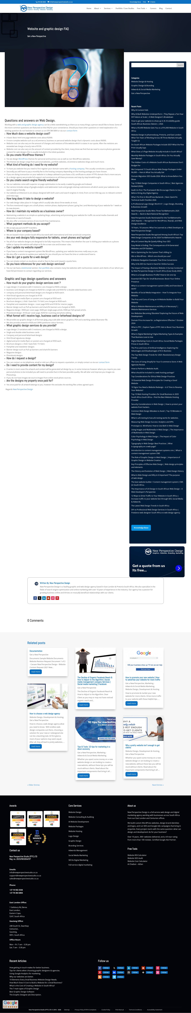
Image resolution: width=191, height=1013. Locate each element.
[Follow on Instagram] (53, 598)
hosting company (77, 168)
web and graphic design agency (31, 124)
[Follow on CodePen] (143, 972)
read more (35, 671)
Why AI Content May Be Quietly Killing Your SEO (150, 241)
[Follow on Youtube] (48, 598)
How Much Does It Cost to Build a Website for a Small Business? (36, 982)
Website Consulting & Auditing (81, 817)
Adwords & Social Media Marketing (145, 89)
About (96, 8)
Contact (168, 8)
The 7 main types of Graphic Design (24, 988)
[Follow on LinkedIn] (44, 598)
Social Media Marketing (78, 855)
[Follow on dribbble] (157, 972)
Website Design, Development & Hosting (46, 717)
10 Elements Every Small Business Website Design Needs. (33, 979)
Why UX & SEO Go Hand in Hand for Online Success (152, 264)
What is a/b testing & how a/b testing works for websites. (155, 418)
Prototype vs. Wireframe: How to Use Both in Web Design (155, 426)
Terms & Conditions (135, 1010)
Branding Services (76, 845)
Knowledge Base (135, 2)
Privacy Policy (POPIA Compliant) (85, 1010)
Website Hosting (76, 831)
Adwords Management (78, 850)
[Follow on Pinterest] (57, 598)
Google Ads (156, 826)
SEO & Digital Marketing (79, 860)
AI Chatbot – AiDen (135, 864)
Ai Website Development (79, 822)
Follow (106, 968)
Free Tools (141, 8)
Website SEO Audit (135, 858)
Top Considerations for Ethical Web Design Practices (153, 376)
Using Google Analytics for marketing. (25, 973)
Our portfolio (44, 268)
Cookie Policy (105, 1010)
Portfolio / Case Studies (125, 8)
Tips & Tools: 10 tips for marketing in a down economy (93, 747)
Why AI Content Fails (139, 110)
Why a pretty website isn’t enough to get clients (142, 746)
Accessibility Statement (154, 1010)
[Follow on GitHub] (129, 972)
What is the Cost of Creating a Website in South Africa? (32, 985)
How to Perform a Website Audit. (145, 368)
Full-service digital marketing (80, 865)
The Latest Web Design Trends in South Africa (150, 505)
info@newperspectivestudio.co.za (23, 872)
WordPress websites (150, 823)
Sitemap (67, 1010)
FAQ (144, 2)
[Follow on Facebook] (35, 598)
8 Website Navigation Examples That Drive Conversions (154, 260)
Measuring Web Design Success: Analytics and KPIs (152, 422)
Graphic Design (75, 841)
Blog (161, 8)
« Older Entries (33, 785)
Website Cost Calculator (137, 861)
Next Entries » (158, 785)
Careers (153, 8)
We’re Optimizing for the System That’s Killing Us (151, 252)
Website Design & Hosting (142, 81)
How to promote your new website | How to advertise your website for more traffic (142, 678)
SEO (145, 826)
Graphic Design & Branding (142, 85)
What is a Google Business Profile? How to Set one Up (153, 275)
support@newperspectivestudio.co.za (25, 875)
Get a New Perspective (36, 36)
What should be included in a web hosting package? (152, 372)
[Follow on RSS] (100, 977)
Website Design (75, 812)
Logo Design (74, 836)
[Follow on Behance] (114, 972)
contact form (71, 130)
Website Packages (76, 826)
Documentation (36, 651)
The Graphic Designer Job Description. (25, 994)
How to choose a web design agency (45, 713)
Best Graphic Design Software (22, 992)
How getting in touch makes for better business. (30, 967)
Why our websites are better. (22, 976)
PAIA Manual (119, 1010)
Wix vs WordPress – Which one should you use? (151, 256)
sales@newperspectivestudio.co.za (24, 878)
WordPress (23, 159)
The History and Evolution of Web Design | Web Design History (157, 471)
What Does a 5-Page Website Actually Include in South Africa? (156, 151)
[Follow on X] (39, 598)
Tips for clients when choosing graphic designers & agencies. (35, 970)
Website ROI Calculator (137, 855)
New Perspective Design (23, 389)
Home (89, 8)
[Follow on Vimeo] (114, 977)
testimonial (26, 268)
